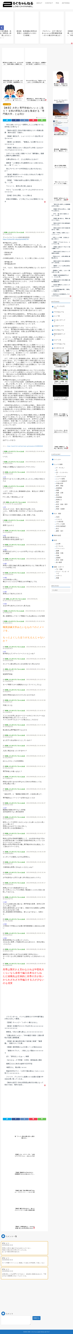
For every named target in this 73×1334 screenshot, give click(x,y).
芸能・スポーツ (59, 567)
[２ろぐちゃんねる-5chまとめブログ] (18, 7)
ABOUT (39, 3)
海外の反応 (57, 535)
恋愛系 (58, 557)
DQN (57, 517)
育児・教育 (59, 560)
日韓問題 (59, 497)
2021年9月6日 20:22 (7, 1259)
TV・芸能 (59, 569)
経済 (57, 506)
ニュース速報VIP (61, 481)
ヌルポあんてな (59, 330)
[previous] (2, 27)
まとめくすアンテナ (59, 320)
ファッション (60, 548)
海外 (57, 502)
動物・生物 (59, 553)
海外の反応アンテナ (59, 334)
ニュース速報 (7, 104)
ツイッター (57, 459)
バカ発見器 (59, 521)
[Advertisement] (24, 216)
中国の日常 (59, 483)
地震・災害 (59, 492)
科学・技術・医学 (62, 504)
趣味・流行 (59, 531)
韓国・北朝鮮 (60, 509)
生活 (55, 540)
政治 (57, 495)
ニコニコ (59, 519)
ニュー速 (57, 316)
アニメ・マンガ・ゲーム (62, 572)
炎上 (57, 528)
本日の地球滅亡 (61, 526)
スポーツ (59, 575)
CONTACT (49, 3)
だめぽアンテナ (59, 326)
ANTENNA (66, 3)
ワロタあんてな (59, 312)
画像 (57, 578)
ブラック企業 (60, 524)
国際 (57, 490)
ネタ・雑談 (57, 513)
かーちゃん (59, 546)
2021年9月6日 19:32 (7, 1245)
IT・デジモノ (60, 467)
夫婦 (57, 555)
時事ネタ (59, 499)
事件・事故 (59, 485)
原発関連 (59, 488)
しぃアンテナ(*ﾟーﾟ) (59, 307)
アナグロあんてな (59, 344)
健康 (57, 550)
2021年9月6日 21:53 (7, 1271)
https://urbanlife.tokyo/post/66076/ (16, 239)
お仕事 (58, 543)
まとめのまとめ (59, 348)
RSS (57, 3)
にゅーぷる (57, 340)
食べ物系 (59, 562)
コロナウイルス (61, 476)
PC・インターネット (62, 473)
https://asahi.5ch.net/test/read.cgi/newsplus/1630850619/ (25, 446)
